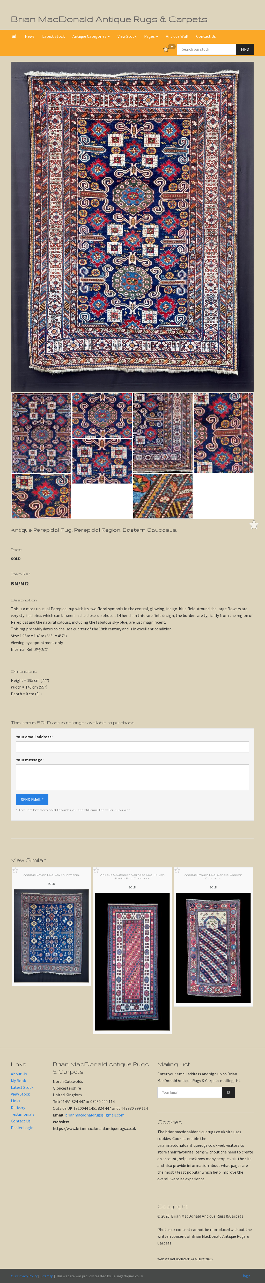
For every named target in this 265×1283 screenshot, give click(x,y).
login (246, 1275)
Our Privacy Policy (24, 1276)
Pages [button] (150, 36)
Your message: (29, 759)
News (29, 36)
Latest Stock (53, 36)
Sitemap (47, 1276)
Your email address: (34, 736)
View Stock (126, 36)
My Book (18, 1080)
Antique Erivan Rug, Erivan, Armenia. (51, 874)
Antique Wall (177, 36)
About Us (19, 1073)
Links (15, 1100)
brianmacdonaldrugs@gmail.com (94, 1115)
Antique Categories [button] (89, 36)
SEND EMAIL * (32, 799)
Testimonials (22, 1114)
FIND (245, 49)
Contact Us (206, 36)
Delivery (18, 1107)
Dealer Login (22, 1127)
